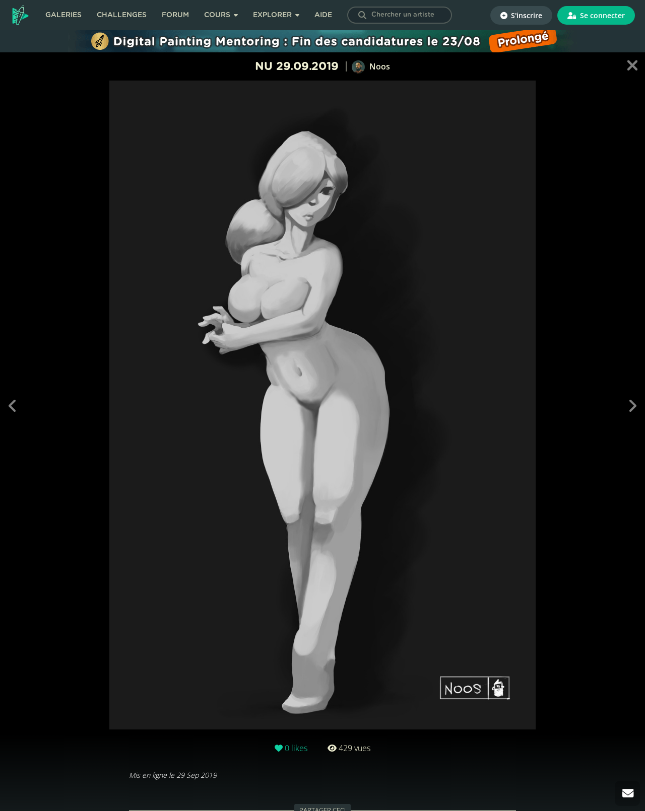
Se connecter (601, 15)
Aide (323, 15)
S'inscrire (525, 15)
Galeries (63, 15)
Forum (175, 15)
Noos (378, 66)
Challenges (122, 15)
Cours (218, 15)
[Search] (362, 15)
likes (296, 748)
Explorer (273, 15)
